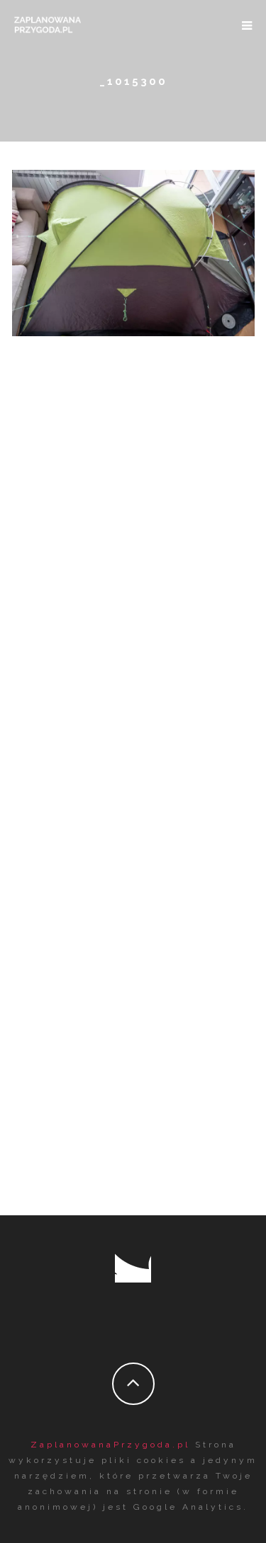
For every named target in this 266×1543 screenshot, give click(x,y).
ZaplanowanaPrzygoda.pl (110, 1445)
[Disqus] (133, 615)
